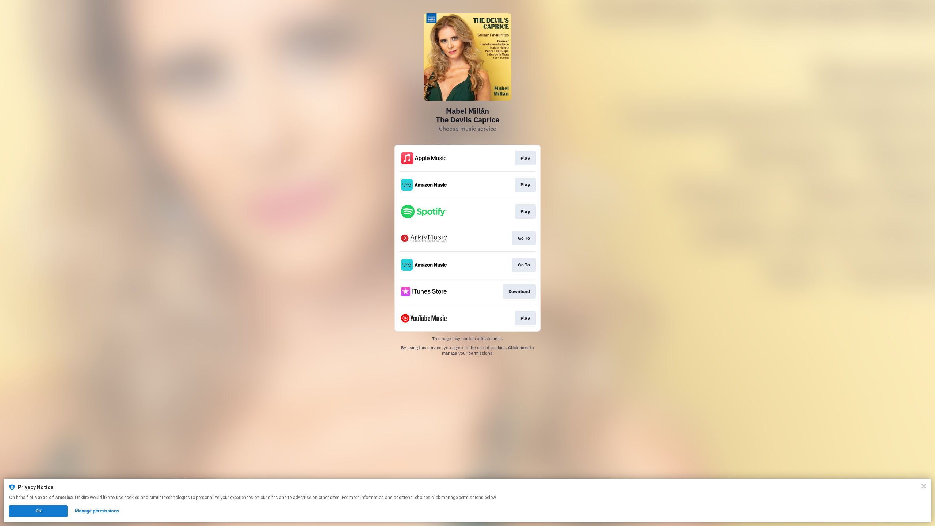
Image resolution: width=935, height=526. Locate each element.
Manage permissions (97, 511)
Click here (518, 347)
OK (38, 511)
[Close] (924, 486)
